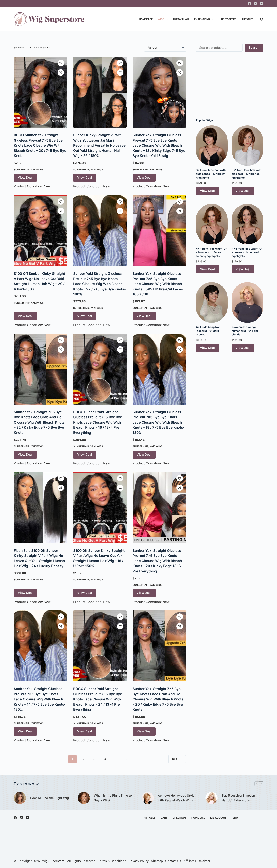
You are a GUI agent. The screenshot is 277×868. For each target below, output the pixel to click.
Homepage (146, 19)
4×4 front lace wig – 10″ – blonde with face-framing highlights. (211, 252)
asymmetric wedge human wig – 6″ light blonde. (245, 330)
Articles (247, 19)
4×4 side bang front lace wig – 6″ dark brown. (208, 330)
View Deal (25, 177)
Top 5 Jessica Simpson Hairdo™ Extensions (238, 797)
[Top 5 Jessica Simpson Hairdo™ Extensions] (211, 798)
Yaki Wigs (37, 169)
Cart (164, 817)
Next (175, 758)
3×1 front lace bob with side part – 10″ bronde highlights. (246, 173)
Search (254, 47)
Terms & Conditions (112, 861)
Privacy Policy (139, 861)
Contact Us (173, 861)
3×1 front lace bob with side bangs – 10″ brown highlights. (211, 173)
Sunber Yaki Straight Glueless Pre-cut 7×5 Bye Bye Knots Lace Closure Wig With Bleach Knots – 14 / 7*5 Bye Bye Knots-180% (40, 699)
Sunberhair (22, 169)
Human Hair (181, 19)
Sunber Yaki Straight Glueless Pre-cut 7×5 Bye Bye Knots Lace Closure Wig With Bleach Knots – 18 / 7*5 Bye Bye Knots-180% (159, 422)
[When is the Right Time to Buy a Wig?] (84, 798)
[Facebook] (249, 3)
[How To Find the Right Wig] (20, 798)
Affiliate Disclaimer (197, 861)
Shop (236, 817)
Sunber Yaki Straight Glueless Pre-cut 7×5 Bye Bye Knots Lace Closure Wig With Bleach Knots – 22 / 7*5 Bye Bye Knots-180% (99, 284)
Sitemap (157, 861)
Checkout (179, 817)
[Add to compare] (61, 72)
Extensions (202, 19)
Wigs (161, 19)
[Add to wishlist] (61, 63)
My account (219, 817)
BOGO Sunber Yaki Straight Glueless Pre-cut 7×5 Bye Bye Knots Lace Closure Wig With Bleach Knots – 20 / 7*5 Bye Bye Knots (40, 145)
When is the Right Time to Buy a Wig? (113, 797)
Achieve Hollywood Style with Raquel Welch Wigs (176, 797)
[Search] (261, 19)
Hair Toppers (227, 19)
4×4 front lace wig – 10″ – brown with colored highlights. (247, 252)
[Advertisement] (229, 85)
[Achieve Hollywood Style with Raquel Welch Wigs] (148, 798)
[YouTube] (261, 3)
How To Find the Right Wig (49, 798)
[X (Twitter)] (255, 3)
